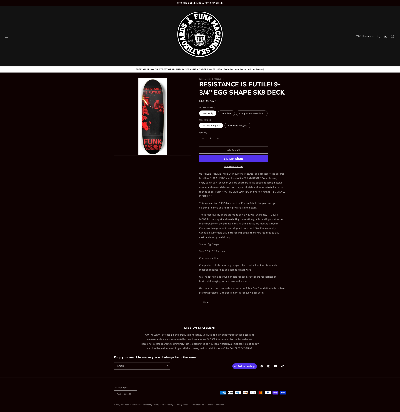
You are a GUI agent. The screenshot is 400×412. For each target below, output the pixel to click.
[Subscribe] (166, 365)
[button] (6, 36)
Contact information (215, 405)
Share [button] (206, 302)
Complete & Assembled (251, 113)
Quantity (203, 132)
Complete (226, 113)
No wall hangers (211, 125)
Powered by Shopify (151, 405)
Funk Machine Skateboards (131, 405)
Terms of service (197, 405)
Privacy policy (182, 405)
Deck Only (207, 113)
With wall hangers (237, 125)
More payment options (233, 166)
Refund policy (167, 405)
